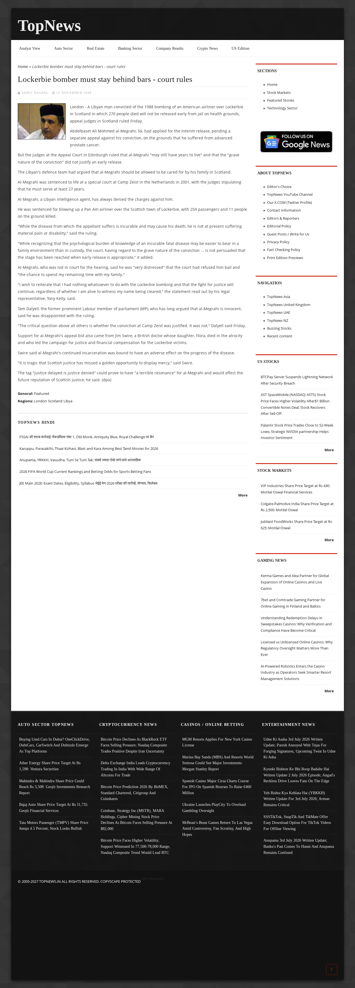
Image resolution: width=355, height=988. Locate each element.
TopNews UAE (278, 312)
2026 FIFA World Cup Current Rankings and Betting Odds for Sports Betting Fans (85, 471)
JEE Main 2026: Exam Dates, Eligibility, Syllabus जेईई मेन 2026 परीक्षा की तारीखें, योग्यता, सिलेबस (88, 483)
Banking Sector (130, 48)
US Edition (240, 48)
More (243, 495)
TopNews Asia (278, 296)
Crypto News (207, 48)
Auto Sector (63, 48)
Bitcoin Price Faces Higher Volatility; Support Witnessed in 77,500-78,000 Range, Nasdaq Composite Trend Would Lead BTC (135, 846)
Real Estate (95, 48)
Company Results (169, 48)
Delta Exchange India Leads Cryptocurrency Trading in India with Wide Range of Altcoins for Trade (135, 769)
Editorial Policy (279, 226)
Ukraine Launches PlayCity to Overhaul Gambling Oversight (214, 807)
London (40, 400)
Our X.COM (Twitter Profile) (289, 202)
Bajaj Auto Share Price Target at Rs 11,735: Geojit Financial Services (53, 807)
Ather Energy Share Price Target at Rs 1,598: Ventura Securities (49, 766)
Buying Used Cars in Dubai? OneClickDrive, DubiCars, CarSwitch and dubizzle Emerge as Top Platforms (54, 745)
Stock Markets (279, 92)
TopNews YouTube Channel (290, 194)
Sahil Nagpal (35, 92)
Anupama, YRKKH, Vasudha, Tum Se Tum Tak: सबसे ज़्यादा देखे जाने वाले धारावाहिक (80, 459)
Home (23, 66)
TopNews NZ (277, 320)
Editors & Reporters (283, 218)
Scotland (55, 400)
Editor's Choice (279, 186)
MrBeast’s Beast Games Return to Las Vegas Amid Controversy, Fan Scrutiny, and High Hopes (217, 828)
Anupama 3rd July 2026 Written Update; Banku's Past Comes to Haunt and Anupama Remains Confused (298, 846)
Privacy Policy (278, 241)
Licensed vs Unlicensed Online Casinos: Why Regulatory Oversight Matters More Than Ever (297, 648)
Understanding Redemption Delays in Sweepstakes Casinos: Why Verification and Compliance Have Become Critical (296, 624)
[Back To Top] (331, 969)
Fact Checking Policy (283, 249)
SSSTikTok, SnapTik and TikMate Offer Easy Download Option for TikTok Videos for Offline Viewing (297, 822)
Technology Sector (282, 108)
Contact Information (284, 210)
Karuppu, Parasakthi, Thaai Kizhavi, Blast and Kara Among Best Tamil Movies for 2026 (88, 448)
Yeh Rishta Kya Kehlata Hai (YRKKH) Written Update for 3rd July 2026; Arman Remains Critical (296, 799)
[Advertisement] (177, 923)
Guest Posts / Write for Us (288, 234)
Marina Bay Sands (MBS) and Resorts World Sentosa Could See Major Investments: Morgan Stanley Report (217, 763)
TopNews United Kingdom (288, 304)
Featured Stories (280, 100)
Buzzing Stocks (279, 328)
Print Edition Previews (285, 257)
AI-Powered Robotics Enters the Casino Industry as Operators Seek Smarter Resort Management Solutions (296, 672)
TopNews (49, 25)
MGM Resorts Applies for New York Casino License (217, 742)
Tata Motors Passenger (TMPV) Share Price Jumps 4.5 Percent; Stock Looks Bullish (53, 825)
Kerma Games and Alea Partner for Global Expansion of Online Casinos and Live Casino (295, 582)
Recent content (279, 335)
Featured (41, 393)
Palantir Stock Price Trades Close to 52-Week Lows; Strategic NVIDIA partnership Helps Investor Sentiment (297, 431)
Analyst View (29, 48)
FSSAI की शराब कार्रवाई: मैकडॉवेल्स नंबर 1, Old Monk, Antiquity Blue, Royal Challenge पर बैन (86, 436)
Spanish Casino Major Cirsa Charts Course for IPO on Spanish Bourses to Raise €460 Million (216, 787)
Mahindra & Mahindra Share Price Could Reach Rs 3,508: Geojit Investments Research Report (54, 787)
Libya (68, 400)
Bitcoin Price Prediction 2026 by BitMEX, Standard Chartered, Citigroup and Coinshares (134, 792)
